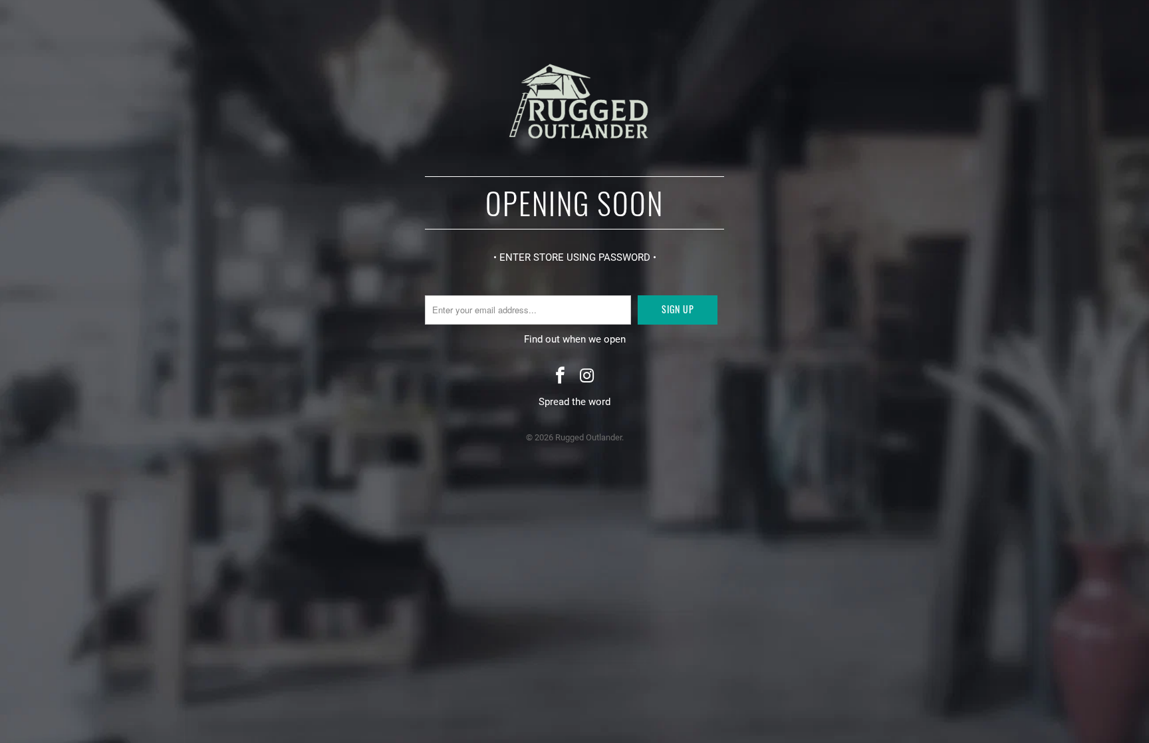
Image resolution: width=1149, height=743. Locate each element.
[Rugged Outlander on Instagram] (587, 376)
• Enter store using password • (574, 257)
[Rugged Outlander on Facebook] (560, 376)
